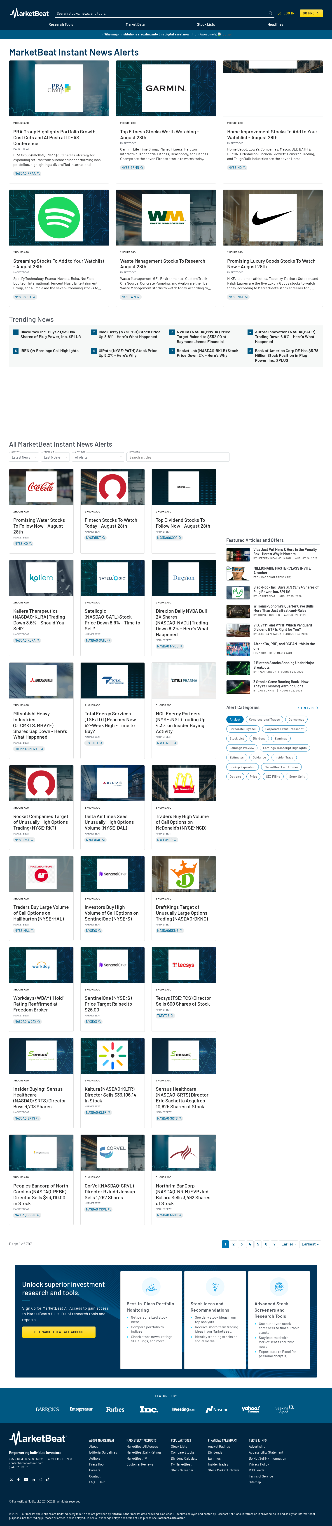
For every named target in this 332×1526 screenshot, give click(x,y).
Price (253, 776)
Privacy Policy (259, 1464)
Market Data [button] (135, 24)
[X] (12, 1479)
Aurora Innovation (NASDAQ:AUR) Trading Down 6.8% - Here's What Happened (285, 336)
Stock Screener (182, 1470)
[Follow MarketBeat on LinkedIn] (34, 1479)
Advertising (257, 1446)
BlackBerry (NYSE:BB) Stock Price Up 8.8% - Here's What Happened (130, 334)
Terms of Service (261, 1476)
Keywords (134, 452)
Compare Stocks (182, 1452)
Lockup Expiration (243, 767)
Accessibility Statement (266, 1452)
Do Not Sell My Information (267, 1458)
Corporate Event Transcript (284, 729)
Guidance (259, 757)
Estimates (237, 757)
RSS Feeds (256, 1470)
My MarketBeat (181, 1464)
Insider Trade (284, 757)
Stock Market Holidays (223, 1470)
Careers (94, 1470)
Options (235, 776)
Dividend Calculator (185, 1458)
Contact (95, 1476)
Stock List (237, 738)
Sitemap (255, 1482)
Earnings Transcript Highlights (285, 748)
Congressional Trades (264, 719)
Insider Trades (218, 1464)
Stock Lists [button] (206, 24)
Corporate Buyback (243, 729)
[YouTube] (26, 1479)
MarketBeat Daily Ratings (143, 1452)
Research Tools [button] (61, 24)
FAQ (92, 1482)
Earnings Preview (242, 748)
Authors (95, 1458)
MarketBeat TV (136, 1458)
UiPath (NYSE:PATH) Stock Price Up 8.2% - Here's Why (128, 353)
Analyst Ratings (219, 1446)
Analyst (235, 719)
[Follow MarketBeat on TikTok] (48, 1479)
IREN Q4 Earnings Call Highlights (50, 350)
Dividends (215, 1452)
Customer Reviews (139, 1464)
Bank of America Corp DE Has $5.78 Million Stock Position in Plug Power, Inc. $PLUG (286, 355)
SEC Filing (273, 776)
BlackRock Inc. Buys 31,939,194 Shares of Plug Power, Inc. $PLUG (51, 334)
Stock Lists (179, 1446)
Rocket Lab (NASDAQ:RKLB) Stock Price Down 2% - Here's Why (207, 353)
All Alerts (306, 708)
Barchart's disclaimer (171, 1518)
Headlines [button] (275, 24)
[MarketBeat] (30, 13)
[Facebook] (19, 1479)
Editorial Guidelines (103, 1452)
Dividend (259, 738)
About (93, 1446)
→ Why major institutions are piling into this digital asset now (145, 34)
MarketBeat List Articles (281, 767)
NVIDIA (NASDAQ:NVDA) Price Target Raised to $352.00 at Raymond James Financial (203, 336)
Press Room (97, 1464)
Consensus (296, 719)
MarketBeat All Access (142, 1446)
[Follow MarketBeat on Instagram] (41, 1479)
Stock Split (297, 776)
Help (102, 1482)
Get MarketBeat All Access (58, 1332)
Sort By (15, 452)
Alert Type (80, 452)
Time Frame (49, 452)
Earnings (281, 738)
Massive (117, 1514)
